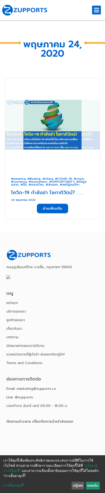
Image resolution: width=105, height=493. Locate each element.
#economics (38, 181)
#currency (19, 181)
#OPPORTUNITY (61, 181)
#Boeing (34, 179)
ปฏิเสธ (78, 485)
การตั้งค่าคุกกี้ (13, 485)
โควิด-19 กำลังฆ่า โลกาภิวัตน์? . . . (47, 192)
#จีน (24, 184)
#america (18, 179)
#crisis (79, 179)
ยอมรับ (92, 485)
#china (47, 179)
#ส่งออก (52, 184)
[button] (52, 208)
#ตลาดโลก (36, 184)
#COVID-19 (63, 179)
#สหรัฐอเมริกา (69, 184)
